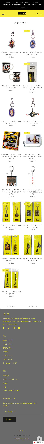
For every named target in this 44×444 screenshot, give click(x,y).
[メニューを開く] (3, 14)
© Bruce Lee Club (22, 436)
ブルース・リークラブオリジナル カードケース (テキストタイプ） (33, 88)
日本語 (21, 431)
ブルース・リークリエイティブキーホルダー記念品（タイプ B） (11, 192)
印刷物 (5, 352)
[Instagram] (14, 328)
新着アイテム (7, 340)
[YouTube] (19, 328)
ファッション (7, 355)
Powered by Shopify (22, 439)
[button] (38, 442)
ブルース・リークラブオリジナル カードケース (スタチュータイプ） (33, 156)
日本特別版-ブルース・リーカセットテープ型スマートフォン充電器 (11, 156)
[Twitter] (8, 328)
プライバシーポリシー (11, 379)
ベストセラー (7, 344)
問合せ (5, 383)
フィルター (11, 306)
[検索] (37, 14)
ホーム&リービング (9, 363)
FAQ (4, 387)
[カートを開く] (41, 13)
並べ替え (32, 306)
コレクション (7, 359)
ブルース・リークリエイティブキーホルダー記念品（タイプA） (32, 192)
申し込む (9, 419)
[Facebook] (3, 328)
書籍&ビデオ (7, 348)
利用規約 (6, 375)
